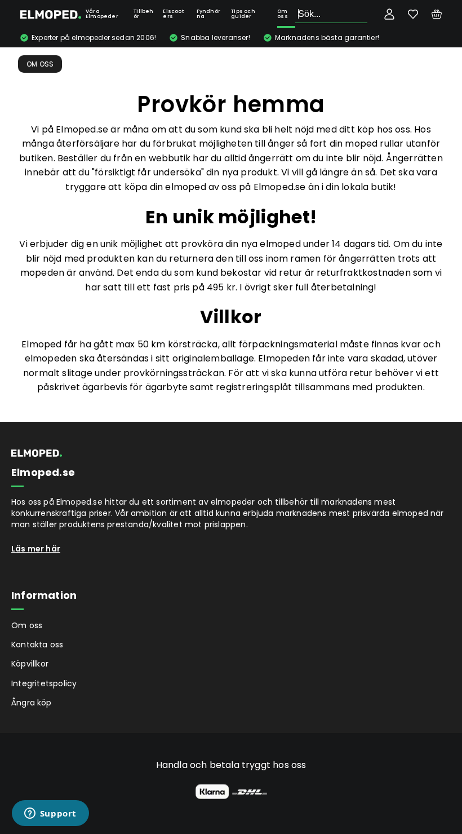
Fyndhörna (208, 14)
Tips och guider (243, 14)
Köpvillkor (29, 663)
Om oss (282, 14)
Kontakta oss (37, 644)
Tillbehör (143, 14)
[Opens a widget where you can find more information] (50, 814)
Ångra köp (31, 702)
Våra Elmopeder (102, 14)
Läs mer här (35, 548)
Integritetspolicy (44, 683)
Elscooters (173, 14)
